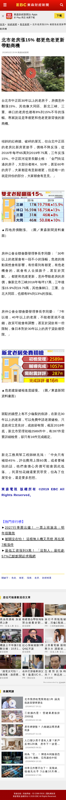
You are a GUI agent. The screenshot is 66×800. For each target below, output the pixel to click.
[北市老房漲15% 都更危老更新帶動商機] (33, 74)
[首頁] (33, 4)
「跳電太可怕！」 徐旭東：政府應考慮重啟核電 (10, 673)
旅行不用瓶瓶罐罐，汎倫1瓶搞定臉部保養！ (55, 621)
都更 (21, 578)
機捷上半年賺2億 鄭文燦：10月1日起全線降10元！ (10, 647)
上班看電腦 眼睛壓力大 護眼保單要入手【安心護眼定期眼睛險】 (55, 647)
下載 (59, 15)
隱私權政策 (50, 793)
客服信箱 (17, 793)
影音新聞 (24, 24)
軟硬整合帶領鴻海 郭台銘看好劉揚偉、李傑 (33, 621)
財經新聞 (12, 24)
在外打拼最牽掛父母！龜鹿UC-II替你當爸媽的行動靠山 (33, 673)
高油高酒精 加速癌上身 (10, 621)
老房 (37, 578)
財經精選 (46, 578)
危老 (14, 578)
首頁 (2, 24)
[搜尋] (61, 7)
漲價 (29, 578)
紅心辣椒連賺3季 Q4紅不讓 (33, 647)
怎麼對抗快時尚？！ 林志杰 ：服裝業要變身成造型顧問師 (55, 673)
